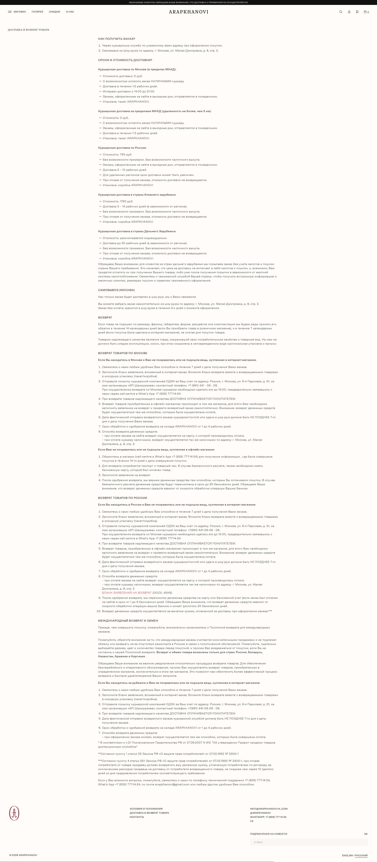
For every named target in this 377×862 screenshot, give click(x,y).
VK (251, 821)
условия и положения (146, 808)
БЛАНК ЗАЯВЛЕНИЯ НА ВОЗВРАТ (127, 592)
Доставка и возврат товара (149, 812)
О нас (70, 11)
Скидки (54, 11)
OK (366, 833)
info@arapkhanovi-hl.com (269, 808)
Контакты (137, 817)
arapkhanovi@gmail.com (172, 784)
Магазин (20, 11)
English (347, 855)
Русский (361, 855)
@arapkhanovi (260, 812)
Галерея (37, 11)
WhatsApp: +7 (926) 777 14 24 (268, 817)
